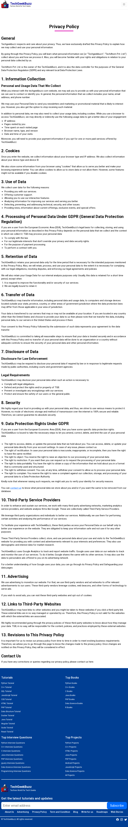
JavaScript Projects (73, 767)
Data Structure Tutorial (11, 711)
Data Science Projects (74, 771)
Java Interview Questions (12, 755)
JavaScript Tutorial (9, 695)
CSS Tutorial (6, 699)
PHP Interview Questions (11, 759)
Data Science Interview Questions (16, 767)
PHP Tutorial (6, 707)
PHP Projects (70, 759)
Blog (75, 812)
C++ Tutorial (6, 687)
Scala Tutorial (7, 728)
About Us (9, 812)
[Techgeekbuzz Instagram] (121, 819)
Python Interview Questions (13, 743)
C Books (68, 691)
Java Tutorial (6, 719)
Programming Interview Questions (16, 771)
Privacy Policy (39, 812)
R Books (68, 707)
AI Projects (70, 775)
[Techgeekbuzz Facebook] (117, 819)
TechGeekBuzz (21, 787)
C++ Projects (70, 747)
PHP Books (70, 699)
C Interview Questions (10, 751)
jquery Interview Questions (12, 763)
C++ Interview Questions (11, 747)
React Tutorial (7, 732)
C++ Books (70, 687)
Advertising (23, 812)
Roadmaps (102, 812)
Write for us (87, 812)
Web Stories (117, 812)
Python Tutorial (7, 683)
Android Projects (72, 763)
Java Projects (71, 755)
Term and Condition (60, 812)
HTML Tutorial (7, 703)
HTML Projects (71, 751)
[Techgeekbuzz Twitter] (125, 819)
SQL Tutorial (6, 691)
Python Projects (72, 743)
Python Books (71, 683)
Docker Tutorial (7, 715)
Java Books (70, 695)
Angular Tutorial (8, 724)
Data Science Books (74, 703)
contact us (15, 488)
